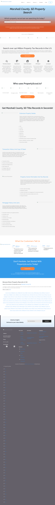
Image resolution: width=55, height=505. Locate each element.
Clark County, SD (42, 294)
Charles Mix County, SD (35, 294)
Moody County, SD (17, 306)
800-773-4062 (5, 341)
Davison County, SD (28, 296)
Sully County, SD (35, 308)
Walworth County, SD (27, 310)
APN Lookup (22, 349)
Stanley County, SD (28, 308)
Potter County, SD (39, 306)
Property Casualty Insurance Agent (23, 338)
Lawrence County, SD (41, 302)
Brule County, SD (7, 294)
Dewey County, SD (47, 296)
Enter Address (7, 20)
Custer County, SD (22, 296)
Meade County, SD (31, 304)
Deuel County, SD (41, 296)
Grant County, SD (34, 298)
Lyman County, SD (9, 304)
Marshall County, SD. (26, 284)
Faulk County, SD (28, 298)
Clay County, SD (48, 294)
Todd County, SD (41, 308)
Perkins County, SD (32, 306)
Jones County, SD (20, 302)
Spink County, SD (22, 308)
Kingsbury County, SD (27, 302)
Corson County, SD (15, 296)
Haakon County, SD (48, 298)
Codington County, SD (8, 296)
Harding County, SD (26, 300)
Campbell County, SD (27, 294)
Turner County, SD (13, 310)
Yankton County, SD (34, 310)
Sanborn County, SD (8, 308)
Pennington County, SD (24, 306)
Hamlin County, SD (6, 300)
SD (10, 289)
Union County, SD (19, 310)
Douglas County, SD (6, 298)
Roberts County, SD (46, 306)
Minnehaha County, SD (9, 306)
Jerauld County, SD (13, 302)
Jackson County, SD (6, 302)
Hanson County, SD (19, 300)
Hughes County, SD (33, 300)
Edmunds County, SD (14, 298)
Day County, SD (35, 296)
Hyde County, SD (49, 300)
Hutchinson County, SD (41, 300)
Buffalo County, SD (13, 294)
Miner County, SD (46, 304)
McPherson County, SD (24, 304)
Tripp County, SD (48, 308)
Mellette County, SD (39, 304)
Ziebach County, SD (41, 310)
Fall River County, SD (21, 298)
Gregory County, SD (41, 298)
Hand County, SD (13, 300)
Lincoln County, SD (48, 302)
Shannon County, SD (15, 308)
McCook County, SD (16, 304)
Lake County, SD (34, 302)
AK (5, 371)
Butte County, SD (20, 294)
